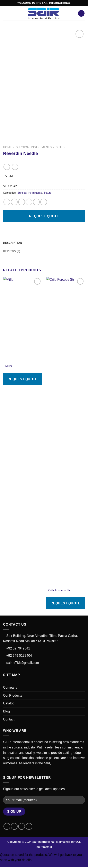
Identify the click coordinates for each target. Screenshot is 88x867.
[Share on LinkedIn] (43, 202)
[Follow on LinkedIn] (29, 826)
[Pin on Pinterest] (36, 202)
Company (10, 687)
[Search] (81, 13)
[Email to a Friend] (29, 202)
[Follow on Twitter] (21, 826)
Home (7, 147)
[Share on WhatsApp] (6, 202)
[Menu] (5, 13)
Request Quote (44, 216)
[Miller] (22, 319)
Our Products (12, 695)
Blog (6, 711)
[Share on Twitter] (21, 202)
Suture (61, 147)
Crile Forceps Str (59, 590)
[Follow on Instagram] (14, 826)
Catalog (9, 703)
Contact (8, 719)
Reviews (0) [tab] (11, 251)
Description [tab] (12, 242)
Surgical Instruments (34, 147)
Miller (8, 366)
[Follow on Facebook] (6, 826)
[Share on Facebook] (14, 202)
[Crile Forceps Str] (65, 431)
